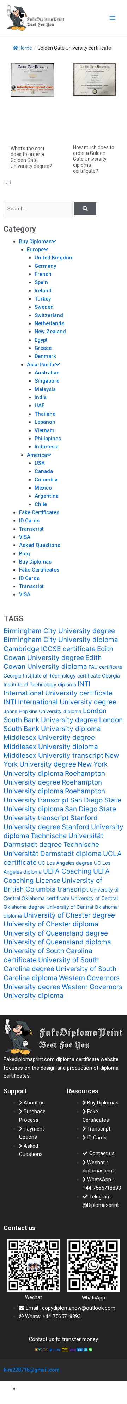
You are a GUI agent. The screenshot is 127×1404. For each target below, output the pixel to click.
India (41, 397)
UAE (39, 405)
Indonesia (47, 446)
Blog (24, 553)
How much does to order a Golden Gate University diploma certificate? (93, 159)
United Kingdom (54, 257)
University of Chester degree (69, 915)
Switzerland (49, 315)
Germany (45, 266)
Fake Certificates (39, 512)
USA (40, 463)
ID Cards (29, 520)
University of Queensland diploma (57, 942)
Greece (43, 348)
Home (25, 48)
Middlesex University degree (49, 738)
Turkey (43, 299)
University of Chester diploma (51, 924)
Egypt (41, 340)
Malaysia (45, 389)
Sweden (44, 307)
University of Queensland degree (56, 933)
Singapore (47, 381)
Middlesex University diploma (51, 747)
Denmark (45, 356)
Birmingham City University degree (59, 631)
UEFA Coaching (67, 871)
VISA (24, 537)
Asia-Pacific (41, 364)
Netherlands (49, 323)
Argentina (47, 496)
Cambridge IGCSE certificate (50, 649)
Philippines (48, 438)
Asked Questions (39, 545)
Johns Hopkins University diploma (42, 711)
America (37, 455)
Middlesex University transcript (53, 755)
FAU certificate (105, 667)
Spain (41, 282)
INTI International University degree (60, 702)
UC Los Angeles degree (65, 863)
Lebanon (45, 422)
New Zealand (50, 331)
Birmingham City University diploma (61, 640)
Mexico (43, 488)
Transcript (31, 529)
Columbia (46, 480)
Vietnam (44, 430)
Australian (47, 373)
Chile (41, 504)
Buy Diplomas (35, 241)
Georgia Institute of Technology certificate (52, 676)
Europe (35, 249)
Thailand (45, 414)
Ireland (43, 291)
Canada (44, 471)
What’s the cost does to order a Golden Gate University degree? (31, 157)
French (43, 274)
